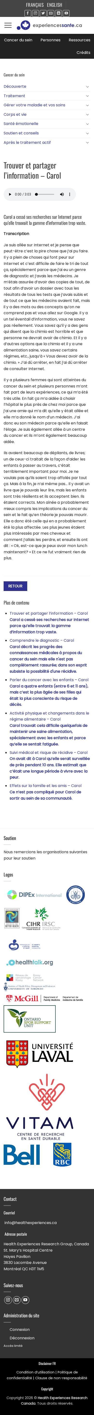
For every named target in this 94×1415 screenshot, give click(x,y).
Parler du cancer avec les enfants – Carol (49, 692)
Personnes (50, 40)
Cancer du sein (18, 40)
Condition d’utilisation (35, 1372)
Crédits (83, 52)
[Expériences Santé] (51, 25)
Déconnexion (22, 1338)
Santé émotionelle (21, 123)
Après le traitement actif (27, 142)
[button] (8, 25)
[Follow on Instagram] (35, 13)
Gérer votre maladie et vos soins (34, 105)
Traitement (14, 96)
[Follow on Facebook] (27, 13)
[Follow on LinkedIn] (58, 13)
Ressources (79, 40)
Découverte (15, 86)
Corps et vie (15, 114)
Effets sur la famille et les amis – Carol (45, 792)
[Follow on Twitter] (43, 13)
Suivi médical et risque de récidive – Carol (50, 765)
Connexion (20, 1329)
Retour (15, 586)
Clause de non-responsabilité (61, 1378)
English (54, 4)
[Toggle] (87, 86)
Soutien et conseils (21, 133)
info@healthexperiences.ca (31, 1222)
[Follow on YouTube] (66, 13)
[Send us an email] (50, 13)
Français (35, 4)
